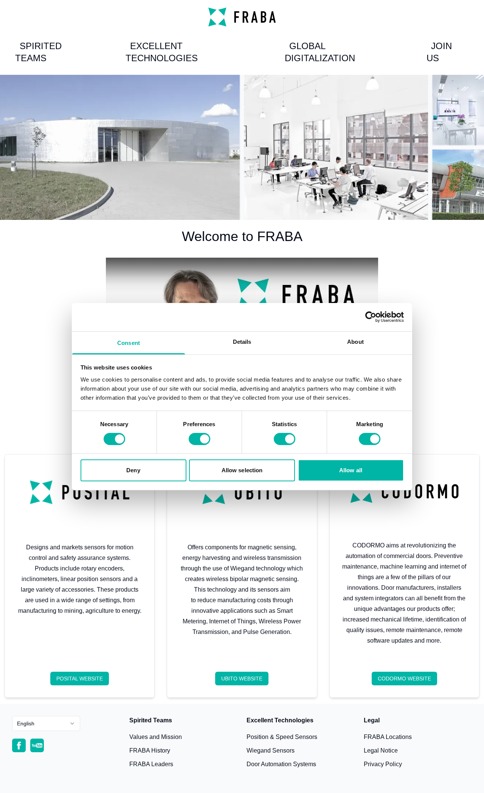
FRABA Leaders (151, 764)
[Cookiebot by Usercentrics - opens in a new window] (371, 317)
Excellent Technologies (162, 52)
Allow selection (242, 470)
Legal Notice (381, 750)
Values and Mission (155, 737)
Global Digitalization (320, 52)
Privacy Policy (383, 764)
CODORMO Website (404, 679)
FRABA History (149, 750)
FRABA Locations (388, 737)
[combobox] (46, 723)
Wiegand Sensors (271, 750)
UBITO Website (241, 679)
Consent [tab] (128, 342)
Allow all (350, 470)
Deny (133, 470)
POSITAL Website (79, 679)
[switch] (199, 439)
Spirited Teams (38, 52)
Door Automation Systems (281, 764)
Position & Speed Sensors (282, 737)
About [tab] (355, 341)
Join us (439, 52)
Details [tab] (242, 341)
